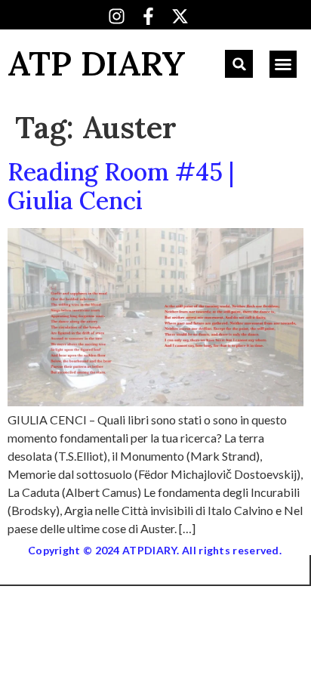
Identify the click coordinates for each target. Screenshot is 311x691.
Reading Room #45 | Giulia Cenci (121, 186)
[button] (239, 64)
